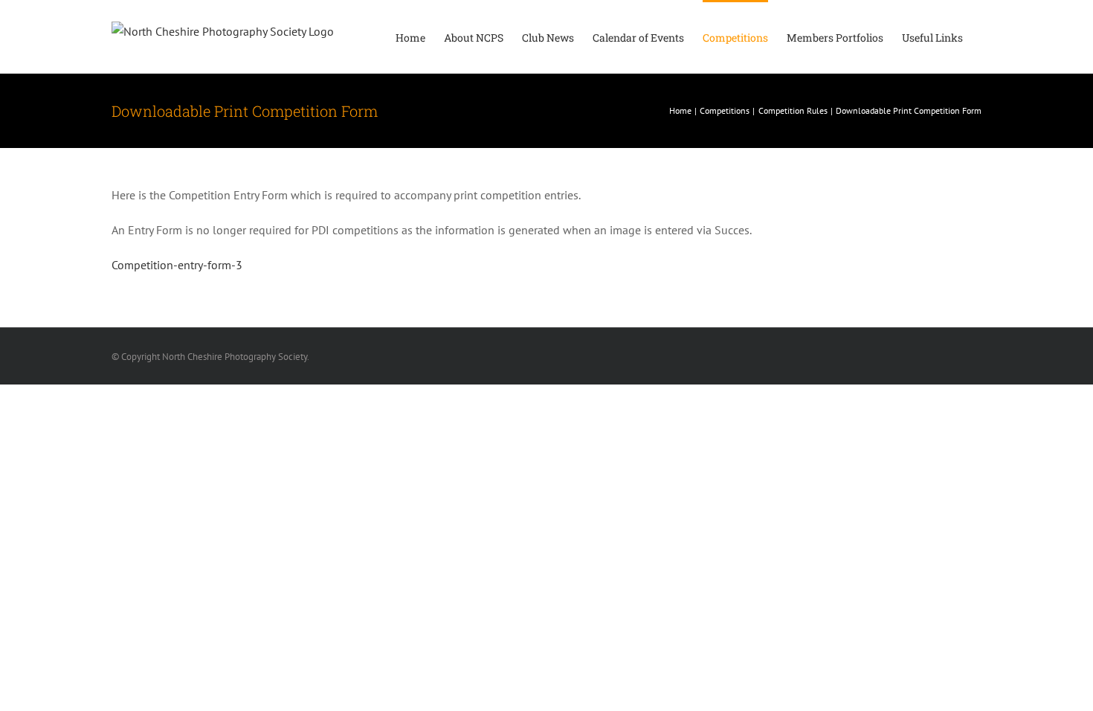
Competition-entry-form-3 (177, 264)
